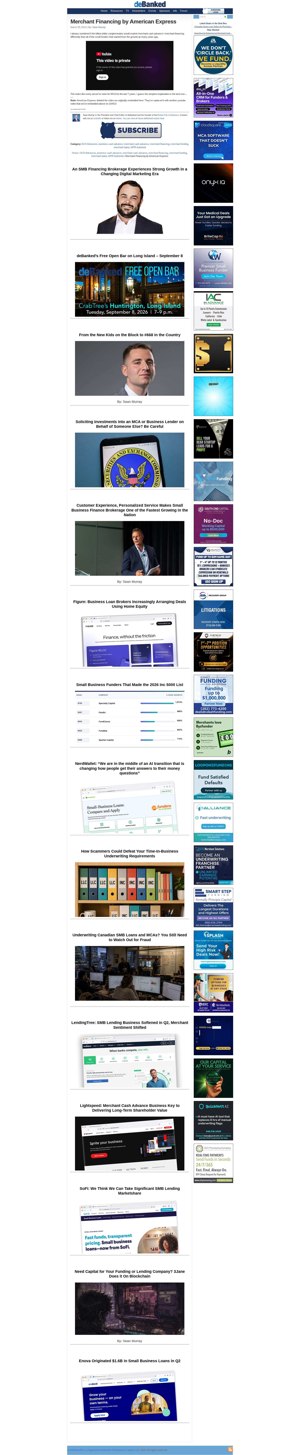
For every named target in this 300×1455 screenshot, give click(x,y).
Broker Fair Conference (168, 115)
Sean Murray (99, 27)
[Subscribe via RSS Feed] (230, 1449)
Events (152, 11)
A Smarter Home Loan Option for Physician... (213, 27)
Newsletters (138, 11)
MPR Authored (138, 147)
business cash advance (111, 144)
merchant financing (159, 144)
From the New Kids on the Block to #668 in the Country (129, 335)
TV (127, 11)
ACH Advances (89, 144)
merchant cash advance (136, 144)
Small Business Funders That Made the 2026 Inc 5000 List (129, 684)
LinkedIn (97, 118)
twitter (118, 118)
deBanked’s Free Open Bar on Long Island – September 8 (130, 256)
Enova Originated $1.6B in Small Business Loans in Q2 (129, 1361)
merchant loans (122, 147)
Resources (117, 11)
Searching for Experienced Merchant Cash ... (213, 33)
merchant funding (179, 144)
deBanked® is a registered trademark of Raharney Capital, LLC (105, 1450)
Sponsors (164, 11)
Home (104, 11)
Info (175, 11)
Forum (183, 11)
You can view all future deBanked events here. (144, 118)
